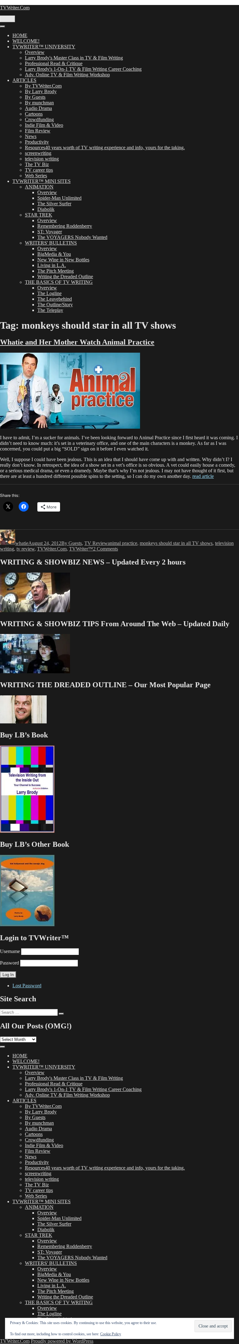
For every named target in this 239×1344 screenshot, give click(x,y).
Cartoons (34, 114)
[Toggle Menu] (2, 26)
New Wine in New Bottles (63, 259)
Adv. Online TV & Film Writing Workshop (67, 74)
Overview (35, 52)
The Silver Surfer (54, 203)
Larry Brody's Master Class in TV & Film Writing (74, 57)
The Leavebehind (54, 299)
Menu (7, 19)
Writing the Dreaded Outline (65, 276)
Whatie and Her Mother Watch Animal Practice (77, 342)
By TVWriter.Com (43, 85)
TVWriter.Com (15, 7)
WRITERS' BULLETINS (51, 242)
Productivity (37, 142)
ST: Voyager (49, 231)
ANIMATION (39, 186)
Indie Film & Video (44, 125)
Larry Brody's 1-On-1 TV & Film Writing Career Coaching (83, 69)
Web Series (36, 175)
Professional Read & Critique (53, 63)
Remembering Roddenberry (64, 226)
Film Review (37, 130)
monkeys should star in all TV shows (176, 543)
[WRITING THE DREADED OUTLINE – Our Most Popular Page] (23, 721)
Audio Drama (38, 108)
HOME (19, 35)
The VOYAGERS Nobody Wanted (72, 237)
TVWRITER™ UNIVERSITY (43, 46)
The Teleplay (50, 310)
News (30, 136)
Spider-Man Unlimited (59, 198)
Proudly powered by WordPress (62, 1341)
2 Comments (105, 548)
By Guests (35, 97)
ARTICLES (24, 80)
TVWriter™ (81, 548)
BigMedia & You (54, 254)
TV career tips (39, 170)
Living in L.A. (51, 265)
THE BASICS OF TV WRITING (59, 282)
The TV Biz (37, 164)
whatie (21, 543)
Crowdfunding (39, 119)
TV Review (96, 543)
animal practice (122, 543)
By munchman (39, 102)
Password (9, 962)
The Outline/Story (55, 304)
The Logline (49, 293)
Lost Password (26, 985)
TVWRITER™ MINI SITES (41, 181)
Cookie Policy (110, 1334)
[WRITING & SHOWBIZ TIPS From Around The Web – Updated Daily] (35, 671)
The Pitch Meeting (55, 271)
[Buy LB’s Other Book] (27, 924)
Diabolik (45, 209)
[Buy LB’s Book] (27, 831)
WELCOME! (26, 41)
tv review (25, 548)
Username (10, 951)
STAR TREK (38, 214)
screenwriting (38, 153)
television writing (42, 158)
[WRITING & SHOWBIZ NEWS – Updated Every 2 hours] (35, 610)
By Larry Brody (41, 91)
